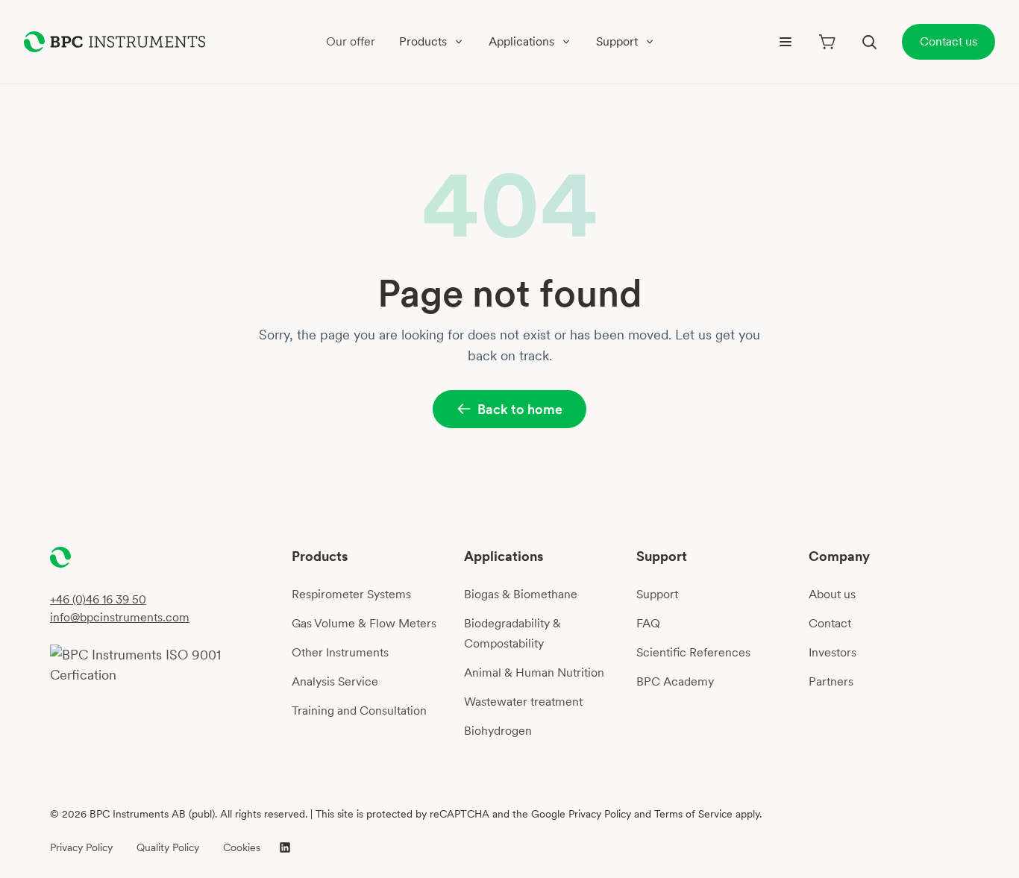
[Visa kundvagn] (827, 42)
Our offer (350, 41)
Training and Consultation (359, 710)
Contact (830, 623)
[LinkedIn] (285, 847)
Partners (831, 681)
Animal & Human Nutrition (534, 672)
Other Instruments (340, 652)
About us (832, 594)
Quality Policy (168, 847)
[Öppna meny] (785, 42)
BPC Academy (675, 681)
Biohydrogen (498, 731)
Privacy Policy (81, 847)
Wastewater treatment (523, 701)
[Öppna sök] (869, 42)
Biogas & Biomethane (520, 594)
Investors (832, 652)
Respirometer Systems (351, 594)
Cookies (241, 847)
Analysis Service (335, 681)
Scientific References (693, 652)
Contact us (948, 41)
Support (657, 594)
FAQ (648, 623)
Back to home (519, 409)
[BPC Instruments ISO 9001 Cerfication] (165, 665)
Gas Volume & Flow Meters (364, 623)
